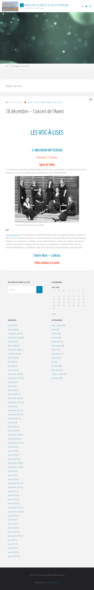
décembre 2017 (14, 483)
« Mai (53, 314)
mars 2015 (12, 552)
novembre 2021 (14, 414)
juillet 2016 (12, 516)
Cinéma (54, 333)
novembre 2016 (14, 507)
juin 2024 (11, 362)
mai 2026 (11, 325)
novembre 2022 (14, 398)
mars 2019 (12, 455)
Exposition (55, 354)
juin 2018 (11, 471)
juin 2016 (11, 520)
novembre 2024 (14, 350)
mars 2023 (12, 390)
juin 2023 (11, 386)
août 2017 (12, 491)
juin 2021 (11, 422)
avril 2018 (11, 475)
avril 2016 (11, 524)
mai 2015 (11, 544)
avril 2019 (11, 451)
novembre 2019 (14, 435)
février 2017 (12, 503)
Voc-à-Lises (57, 102)
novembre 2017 (14, 487)
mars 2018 (12, 479)
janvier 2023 (13, 394)
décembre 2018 (14, 463)
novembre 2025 (14, 333)
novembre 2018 (14, 467)
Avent (29, 102)
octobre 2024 (13, 354)
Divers (54, 350)
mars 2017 (12, 499)
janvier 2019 (13, 459)
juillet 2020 (12, 426)
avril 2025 (11, 341)
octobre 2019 (13, 439)
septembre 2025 (15, 337)
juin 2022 (11, 406)
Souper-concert (57, 374)
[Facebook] (82, 6)
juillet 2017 (12, 495)
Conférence (56, 341)
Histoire (54, 358)
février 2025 (12, 346)
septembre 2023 (15, 378)
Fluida (46, 582)
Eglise (49, 102)
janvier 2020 (13, 430)
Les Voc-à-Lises (12, 235)
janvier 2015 (13, 556)
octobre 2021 (13, 418)
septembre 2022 (15, 402)
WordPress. (54, 582)
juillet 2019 (12, 447)
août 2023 (12, 382)
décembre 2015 (14, 536)
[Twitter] (86, 6)
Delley (43, 102)
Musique (54, 366)
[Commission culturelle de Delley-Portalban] (10, 6)
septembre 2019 (15, 443)
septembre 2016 (15, 512)
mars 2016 (12, 528)
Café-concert (56, 325)
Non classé (55, 370)
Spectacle (55, 378)
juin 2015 (11, 540)
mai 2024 (11, 366)
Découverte (56, 346)
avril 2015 (11, 548)
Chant (53, 329)
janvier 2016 (13, 532)
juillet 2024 (12, 358)
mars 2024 (12, 370)
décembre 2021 (14, 410)
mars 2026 (12, 329)
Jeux (53, 362)
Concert (36, 102)
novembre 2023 (14, 374)
